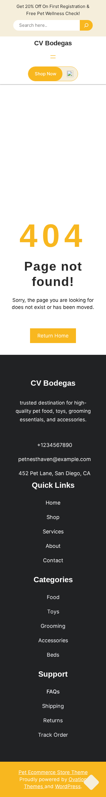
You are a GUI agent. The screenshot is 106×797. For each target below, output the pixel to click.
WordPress (68, 786)
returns (53, 720)
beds (53, 655)
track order (53, 735)
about (53, 546)
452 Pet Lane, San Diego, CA (54, 473)
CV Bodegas (53, 43)
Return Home (53, 336)
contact (53, 560)
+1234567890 (54, 445)
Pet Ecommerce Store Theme (53, 772)
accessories (53, 640)
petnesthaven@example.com (54, 459)
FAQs (53, 691)
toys (53, 611)
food (53, 597)
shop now (45, 73)
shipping (53, 706)
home (53, 503)
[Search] (86, 25)
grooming (53, 626)
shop (53, 517)
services (53, 531)
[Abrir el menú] (53, 56)
